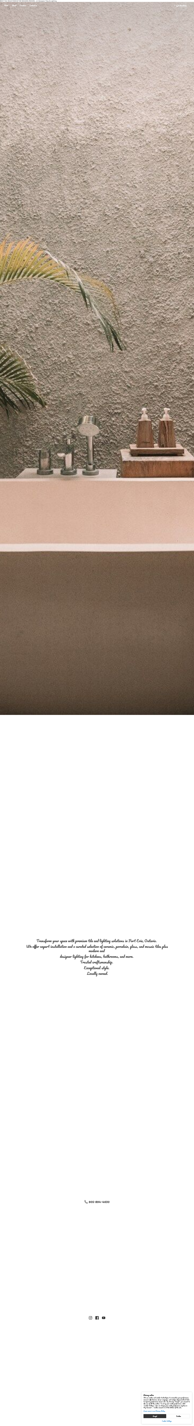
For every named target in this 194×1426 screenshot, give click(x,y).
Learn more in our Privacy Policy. (154, 1411)
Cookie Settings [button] (167, 1421)
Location (23, 5)
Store (6, 5)
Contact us (33, 5)
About (14, 5)
